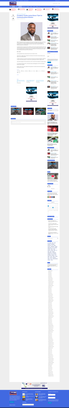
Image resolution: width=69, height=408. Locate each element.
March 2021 (49, 354)
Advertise (15, 0)
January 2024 (50, 310)
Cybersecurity (52, 246)
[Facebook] (52, 197)
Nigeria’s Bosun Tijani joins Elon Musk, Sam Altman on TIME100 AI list (21, 81)
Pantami (56, 256)
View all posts (52, 188)
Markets (31, 6)
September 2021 (50, 346)
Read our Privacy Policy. (55, 60)
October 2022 (50, 329)
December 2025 (50, 281)
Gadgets (17, 6)
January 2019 (50, 373)
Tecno (51, 258)
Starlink (48, 258)
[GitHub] (54, 197)
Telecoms (13, 6)
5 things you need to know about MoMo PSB (30, 396)
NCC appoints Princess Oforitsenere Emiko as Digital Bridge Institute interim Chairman (22, 9)
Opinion (34, 6)
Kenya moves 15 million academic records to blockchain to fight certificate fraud (28, 111)
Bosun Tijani (49, 245)
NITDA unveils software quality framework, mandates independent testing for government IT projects (54, 44)
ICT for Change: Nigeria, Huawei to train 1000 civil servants (42, 397)
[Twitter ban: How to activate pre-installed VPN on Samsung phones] (23, 394)
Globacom (49, 250)
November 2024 (50, 297)
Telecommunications (55, 258)
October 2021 (50, 345)
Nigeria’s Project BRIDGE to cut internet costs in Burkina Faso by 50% (57, 9)
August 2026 (49, 270)
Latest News (14, 109)
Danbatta (56, 246)
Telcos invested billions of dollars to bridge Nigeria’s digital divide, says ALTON (14, 9)
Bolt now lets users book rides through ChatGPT (41, 111)
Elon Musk (55, 247)
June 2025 (49, 289)
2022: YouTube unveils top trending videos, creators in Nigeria (29, 399)
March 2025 (49, 293)
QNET (48, 257)
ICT (56, 250)
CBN (52, 245)
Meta (50, 251)
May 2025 (49, 290)
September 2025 (50, 285)
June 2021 (49, 350)
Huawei (54, 250)
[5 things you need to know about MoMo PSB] (23, 396)
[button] (31, 31)
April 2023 (49, 322)
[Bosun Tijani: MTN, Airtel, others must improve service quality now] (35, 9)
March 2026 (49, 277)
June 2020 (49, 366)
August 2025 (49, 286)
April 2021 (49, 353)
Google (52, 250)
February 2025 (50, 294)
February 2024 (50, 309)
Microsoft (53, 251)
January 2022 (50, 341)
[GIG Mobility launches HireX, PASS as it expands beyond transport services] (44, 9)
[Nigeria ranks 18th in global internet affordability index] (36, 394)
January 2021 (50, 357)
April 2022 (49, 337)
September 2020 (50, 362)
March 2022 (49, 338)
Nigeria (48, 256)
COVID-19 (49, 246)
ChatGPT (55, 245)
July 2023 (49, 318)
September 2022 (50, 330)
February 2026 (50, 278)
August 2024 (49, 301)
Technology (20, 6)
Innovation (27, 6)
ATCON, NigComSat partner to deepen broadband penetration (42, 399)
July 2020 (49, 365)
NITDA (51, 256)
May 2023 (49, 321)
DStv (53, 247)
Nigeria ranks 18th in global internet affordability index (42, 394)
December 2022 (50, 326)
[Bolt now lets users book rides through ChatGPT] (48, 40)
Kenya (48, 251)
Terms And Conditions (26, 0)
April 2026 (49, 276)
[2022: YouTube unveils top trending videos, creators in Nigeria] (23, 399)
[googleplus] (50, 197)
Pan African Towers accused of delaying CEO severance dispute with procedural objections (31, 9)
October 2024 (50, 298)
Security (51, 257)
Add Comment (13, 16)
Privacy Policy (21, 0)
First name (48, 53)
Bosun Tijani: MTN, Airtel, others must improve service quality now (39, 9)
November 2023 (50, 313)
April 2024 (49, 306)
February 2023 (50, 325)
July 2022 (49, 333)
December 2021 (50, 342)
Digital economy (50, 247)
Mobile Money (54, 252)
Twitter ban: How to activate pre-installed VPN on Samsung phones (29, 394)
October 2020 (50, 361)
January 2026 (50, 280)
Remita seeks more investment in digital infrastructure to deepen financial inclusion (54, 49)
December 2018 (50, 374)
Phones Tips (24, 6)
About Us (12, 0)
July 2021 (49, 349)
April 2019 (49, 370)
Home (10, 0)
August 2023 (49, 317)
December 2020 (50, 358)
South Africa (54, 257)
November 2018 (50, 375)
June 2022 (49, 334)
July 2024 (49, 302)
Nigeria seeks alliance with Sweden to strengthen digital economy (30, 80)
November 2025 (50, 282)
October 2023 (50, 314)
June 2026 (49, 273)
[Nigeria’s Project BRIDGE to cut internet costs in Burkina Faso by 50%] (52, 9)
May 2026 (49, 274)
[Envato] (48, 197)
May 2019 (49, 369)
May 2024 (49, 305)
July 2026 (49, 272)
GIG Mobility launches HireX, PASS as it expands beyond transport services (48, 9)
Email (48, 56)
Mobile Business (50, 252)
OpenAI (53, 256)
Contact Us (18, 0)
